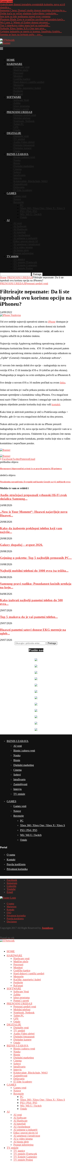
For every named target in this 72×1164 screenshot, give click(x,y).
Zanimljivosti (20, 184)
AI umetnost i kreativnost (26, 244)
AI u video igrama (23, 247)
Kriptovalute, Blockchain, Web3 (30, 181)
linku (62, 382)
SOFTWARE (14, 97)
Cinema (17, 169)
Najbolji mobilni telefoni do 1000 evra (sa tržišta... (34, 570)
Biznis (16, 163)
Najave (17, 199)
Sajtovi (17, 172)
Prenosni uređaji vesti (24, 115)
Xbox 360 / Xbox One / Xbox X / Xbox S (42, 208)
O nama (11, 854)
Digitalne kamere (22, 148)
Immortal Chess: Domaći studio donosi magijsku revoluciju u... (33, 10)
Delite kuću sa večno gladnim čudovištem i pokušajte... (29, 13)
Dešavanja (18, 187)
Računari (18, 94)
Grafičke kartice (21, 79)
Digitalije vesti (21, 136)
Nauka (16, 160)
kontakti (56, 404)
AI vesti (17, 223)
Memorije (18, 85)
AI (8, 220)
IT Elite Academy (22, 190)
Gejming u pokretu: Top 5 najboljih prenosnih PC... (36, 558)
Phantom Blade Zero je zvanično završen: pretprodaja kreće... (32, 19)
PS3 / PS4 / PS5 (28, 211)
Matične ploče (20, 70)
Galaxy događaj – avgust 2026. (21, 545)
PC (21, 205)
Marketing (11, 906)
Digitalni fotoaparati (23, 145)
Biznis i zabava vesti (24, 157)
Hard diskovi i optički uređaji (28, 82)
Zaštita (16, 103)
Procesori (18, 73)
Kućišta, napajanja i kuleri (27, 88)
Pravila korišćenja (16, 864)
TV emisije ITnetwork (25, 262)
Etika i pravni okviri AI (25, 241)
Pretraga (37, 274)
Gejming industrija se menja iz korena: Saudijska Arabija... (31, 31)
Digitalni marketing (23, 166)
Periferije (18, 91)
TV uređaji (19, 139)
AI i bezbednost (21, 235)
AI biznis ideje (21, 250)
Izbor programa (21, 106)
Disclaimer (12, 921)
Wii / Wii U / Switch (31, 214)
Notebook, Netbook (23, 121)
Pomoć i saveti (21, 109)
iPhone (51, 321)
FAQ (9, 912)
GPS (15, 127)
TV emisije (12, 256)
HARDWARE (14, 64)
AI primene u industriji (25, 238)
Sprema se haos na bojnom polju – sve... (21, 34)
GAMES (11, 193)
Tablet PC (18, 124)
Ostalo (16, 130)
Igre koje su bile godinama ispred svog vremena (25, 16)
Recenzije (18, 202)
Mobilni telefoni (21, 118)
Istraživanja (19, 175)
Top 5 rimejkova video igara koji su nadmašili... (25, 25)
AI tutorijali (19, 232)
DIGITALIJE (14, 133)
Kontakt (11, 859)
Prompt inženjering (23, 253)
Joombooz (47, 928)
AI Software (19, 226)
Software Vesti (21, 100)
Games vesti (19, 196)
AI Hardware (20, 229)
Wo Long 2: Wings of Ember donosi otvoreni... (25, 22)
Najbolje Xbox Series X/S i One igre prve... (23, 28)
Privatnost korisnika (17, 869)
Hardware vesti (21, 67)
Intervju (17, 178)
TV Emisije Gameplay (25, 265)
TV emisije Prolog (23, 268)
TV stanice (19, 259)
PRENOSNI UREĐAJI (19, 112)
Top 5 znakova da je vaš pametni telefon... (29, 617)
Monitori (18, 76)
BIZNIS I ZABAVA (17, 154)
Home (3, 277)
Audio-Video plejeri (23, 142)
